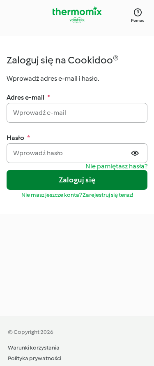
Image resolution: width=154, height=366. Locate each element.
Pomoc (137, 20)
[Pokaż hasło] (136, 153)
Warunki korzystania (34, 347)
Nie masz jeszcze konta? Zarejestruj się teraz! (77, 194)
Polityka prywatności (34, 358)
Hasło (18, 138)
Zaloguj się (77, 179)
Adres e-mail (28, 97)
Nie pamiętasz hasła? (116, 166)
